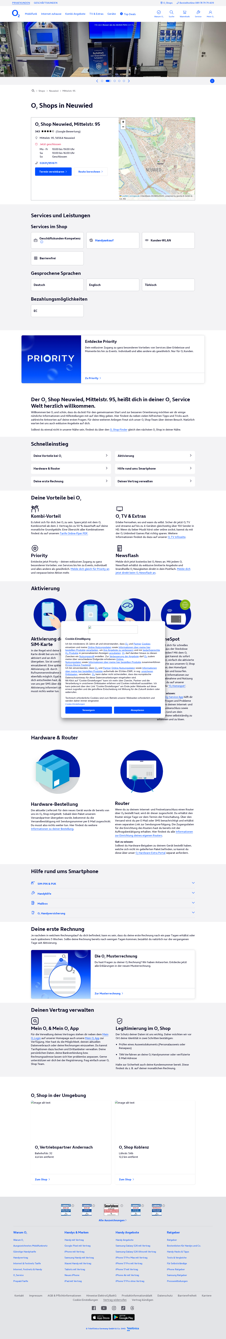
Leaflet (124, 195)
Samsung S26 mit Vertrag (133, 1245)
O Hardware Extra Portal (150, 853)
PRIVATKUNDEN (21, 2)
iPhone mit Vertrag (74, 1251)
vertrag (20, 1257)
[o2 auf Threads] (132, 1308)
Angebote (125, 1240)
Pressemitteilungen (177, 1281)
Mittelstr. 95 (68, 90)
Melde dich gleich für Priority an (90, 569)
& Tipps (178, 1251)
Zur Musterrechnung (108, 993)
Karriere (206, 1295)
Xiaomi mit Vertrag (78, 1263)
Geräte (111, 14)
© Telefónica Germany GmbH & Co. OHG (106, 1328)
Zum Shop (41, 1179)
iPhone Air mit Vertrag (127, 1275)
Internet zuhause (51, 14)
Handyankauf (104, 240)
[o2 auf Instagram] (114, 1308)
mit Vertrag (74, 1240)
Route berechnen (89, 171)
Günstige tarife (24, 1251)
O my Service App (172, 697)
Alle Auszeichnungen (112, 1220)
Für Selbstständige (177, 1263)
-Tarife (20, 1281)
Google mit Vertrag (77, 1245)
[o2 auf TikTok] (123, 1308)
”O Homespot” (176, 686)
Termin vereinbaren (52, 171)
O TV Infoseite (176, 537)
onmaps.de (135, 195)
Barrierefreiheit (187, 1295)
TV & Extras (96, 14)
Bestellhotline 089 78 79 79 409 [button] (197, 2)
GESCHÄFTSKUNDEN (45, 2)
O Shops (168, 2)
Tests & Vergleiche (177, 1257)
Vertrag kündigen (142, 1300)
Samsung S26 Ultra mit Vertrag (136, 1251)
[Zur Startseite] (33, 91)
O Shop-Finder (118, 429)
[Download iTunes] (101, 1317)
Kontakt (19, 1295)
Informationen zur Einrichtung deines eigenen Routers (154, 833)
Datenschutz (165, 1295)
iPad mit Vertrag (73, 1281)
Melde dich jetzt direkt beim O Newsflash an (153, 570)
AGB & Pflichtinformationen (64, 1295)
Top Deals (130, 14)
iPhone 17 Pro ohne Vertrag (130, 1281)
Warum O (18, 1240)
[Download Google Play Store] (124, 1317)
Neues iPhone (72, 1275)
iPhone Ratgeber (176, 1269)
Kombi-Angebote (75, 14)
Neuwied (53, 90)
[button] (31, 14)
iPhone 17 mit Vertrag (127, 1269)
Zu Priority (92, 378)
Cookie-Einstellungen (85, 1300)
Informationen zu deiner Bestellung (52, 829)
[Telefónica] (133, 1328)
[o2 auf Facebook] (94, 1308)
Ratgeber (172, 1240)
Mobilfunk (31, 14)
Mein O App (92, 1038)
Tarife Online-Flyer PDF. (74, 533)
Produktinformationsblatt (137, 1295)
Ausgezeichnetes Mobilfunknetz (30, 1245)
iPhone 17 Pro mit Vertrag (131, 1257)
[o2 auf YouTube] (104, 1308)
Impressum (35, 1295)
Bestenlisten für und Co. (184, 1245)
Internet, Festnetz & (27, 1269)
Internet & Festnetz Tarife (27, 1263)
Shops (42, 90)
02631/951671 (48, 163)
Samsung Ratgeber (177, 1275)
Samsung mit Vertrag (79, 1257)
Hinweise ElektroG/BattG (101, 1295)
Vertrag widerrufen (115, 1300)
